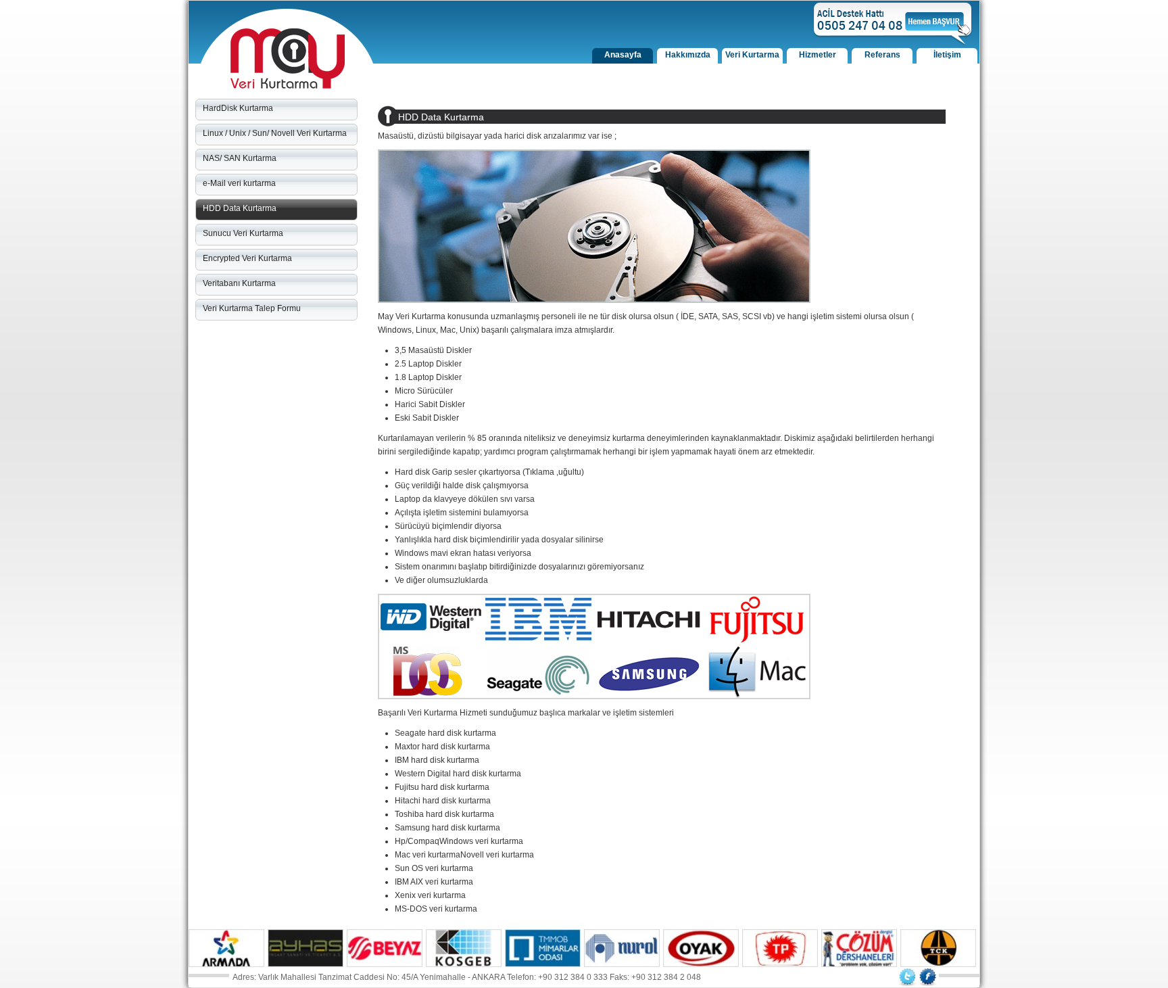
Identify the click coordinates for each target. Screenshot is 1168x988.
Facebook (928, 977)
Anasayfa (622, 55)
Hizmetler (817, 55)
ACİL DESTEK (893, 24)
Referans (882, 55)
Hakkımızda (687, 55)
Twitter (907, 977)
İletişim (947, 55)
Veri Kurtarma (752, 55)
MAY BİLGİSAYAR (287, 58)
